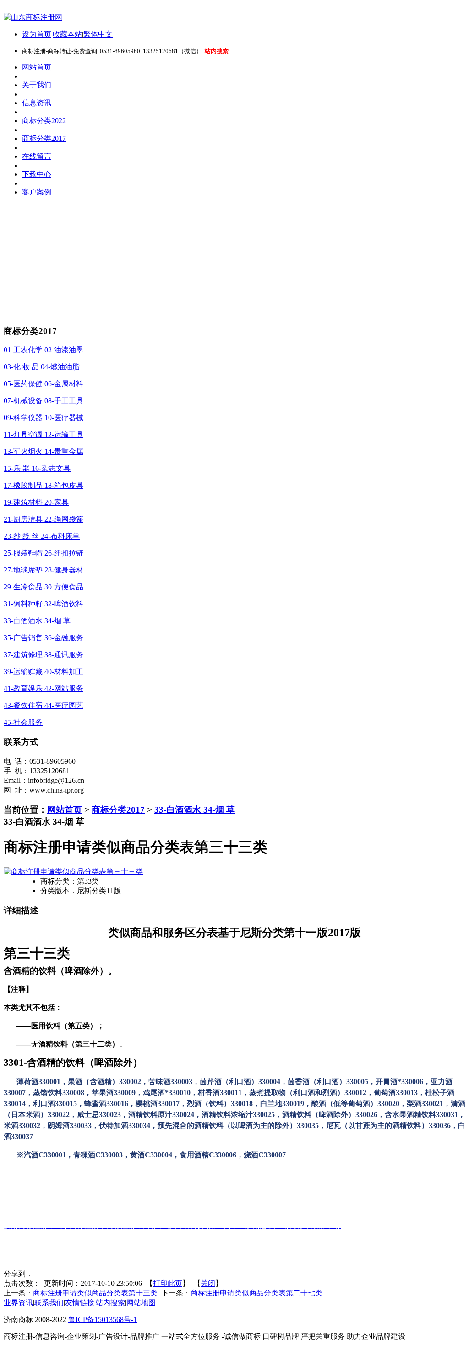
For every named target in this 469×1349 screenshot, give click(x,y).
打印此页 (167, 1283)
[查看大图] (73, 871)
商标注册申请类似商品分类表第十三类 (95, 1293)
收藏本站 (67, 34)
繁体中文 (98, 34)
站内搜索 (110, 1302)
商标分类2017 (118, 810)
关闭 (208, 1283)
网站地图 (141, 1302)
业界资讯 (18, 1302)
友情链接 (79, 1302)
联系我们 (49, 1302)
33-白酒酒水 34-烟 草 (194, 810)
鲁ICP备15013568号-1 (102, 1319)
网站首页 (64, 810)
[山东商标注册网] (33, 17)
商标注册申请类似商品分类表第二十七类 (256, 1293)
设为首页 (36, 34)
